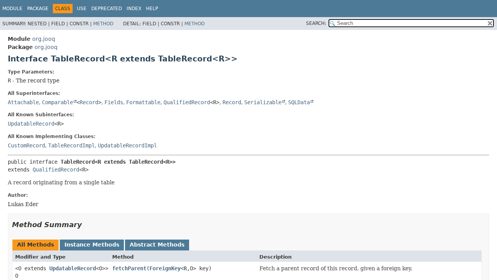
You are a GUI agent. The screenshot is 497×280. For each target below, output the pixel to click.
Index (134, 8)
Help (152, 8)
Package (38, 8)
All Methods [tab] (35, 245)
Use (82, 8)
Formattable (143, 102)
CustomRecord (26, 145)
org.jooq (43, 39)
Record (89, 102)
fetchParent (129, 268)
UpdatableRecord (31, 124)
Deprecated (106, 8)
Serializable (263, 102)
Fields (113, 102)
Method (103, 23)
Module (12, 8)
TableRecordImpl (71, 145)
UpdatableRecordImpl (127, 145)
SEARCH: (316, 23)
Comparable (57, 102)
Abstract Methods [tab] (157, 245)
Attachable (23, 102)
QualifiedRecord (186, 102)
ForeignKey (165, 268)
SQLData (299, 102)
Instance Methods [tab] (91, 245)
